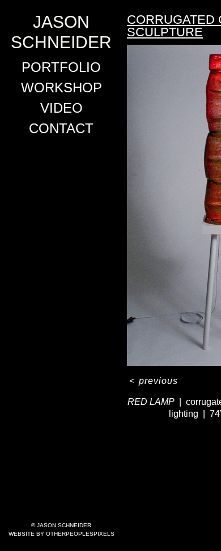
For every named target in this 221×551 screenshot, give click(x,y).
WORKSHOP (61, 87)
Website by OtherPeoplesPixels (61, 534)
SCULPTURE (165, 32)
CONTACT (61, 128)
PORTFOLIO (61, 67)
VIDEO (61, 108)
